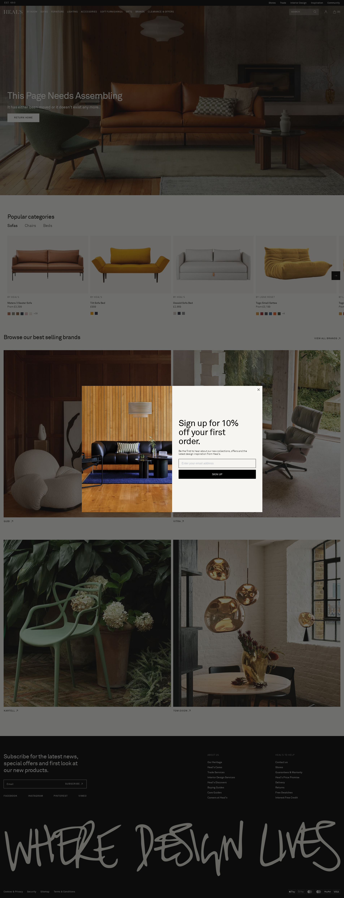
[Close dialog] (258, 389)
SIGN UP (217, 474)
